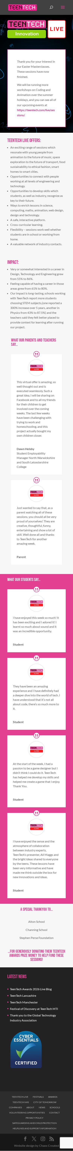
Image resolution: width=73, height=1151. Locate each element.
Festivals (38, 1096)
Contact (54, 1112)
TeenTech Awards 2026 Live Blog (31, 989)
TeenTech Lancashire (23, 995)
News (42, 1107)
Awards (52, 1096)
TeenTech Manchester (24, 1002)
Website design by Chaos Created (36, 1145)
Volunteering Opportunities (27, 1112)
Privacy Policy (34, 1117)
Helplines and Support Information (34, 1128)
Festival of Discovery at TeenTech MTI (34, 1008)
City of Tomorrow (44, 1102)
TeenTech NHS (21, 1102)
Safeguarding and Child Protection (34, 1123)
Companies (15, 1107)
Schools (55, 1107)
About (30, 1107)
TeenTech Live (20, 1096)
